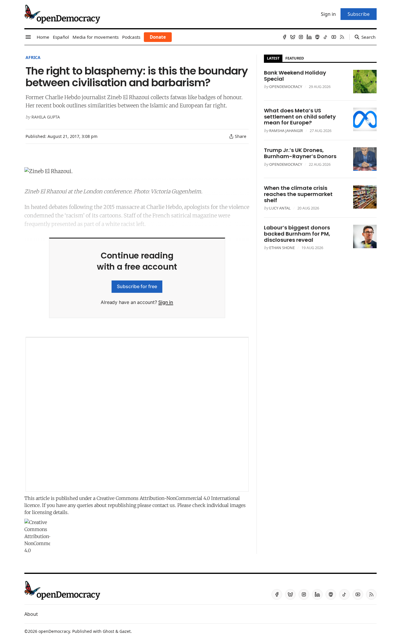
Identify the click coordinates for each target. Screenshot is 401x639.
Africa (33, 57)
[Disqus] (137, 414)
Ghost (108, 631)
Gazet (125, 631)
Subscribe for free (137, 286)
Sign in (165, 302)
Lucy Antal (280, 208)
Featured (294, 58)
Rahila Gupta (45, 117)
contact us (163, 505)
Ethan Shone (282, 247)
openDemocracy (285, 86)
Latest (273, 58)
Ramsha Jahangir (286, 130)
